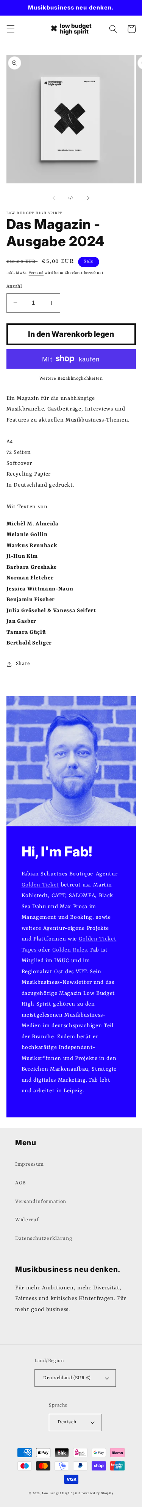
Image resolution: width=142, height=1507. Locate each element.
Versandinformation (40, 1202)
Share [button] (23, 664)
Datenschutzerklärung (43, 1238)
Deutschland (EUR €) (67, 1378)
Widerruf (27, 1220)
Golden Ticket (40, 885)
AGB (20, 1183)
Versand (36, 273)
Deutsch (67, 1422)
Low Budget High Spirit (61, 1493)
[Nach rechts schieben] (88, 198)
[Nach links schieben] (53, 198)
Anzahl (14, 286)
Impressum (29, 1164)
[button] (10, 29)
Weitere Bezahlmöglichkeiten (71, 378)
